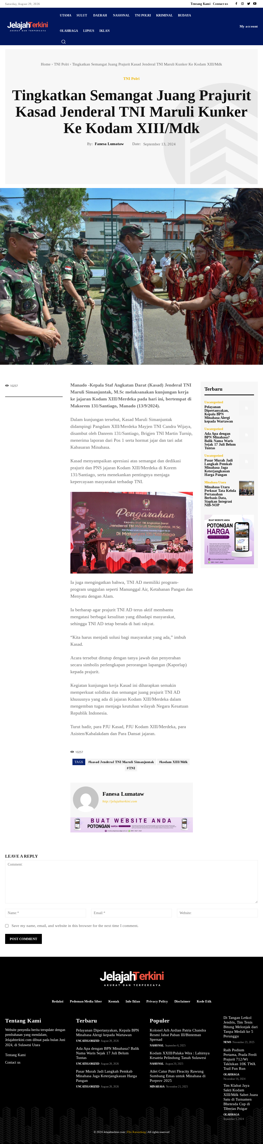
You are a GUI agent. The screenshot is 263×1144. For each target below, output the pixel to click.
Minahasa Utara (215, 482)
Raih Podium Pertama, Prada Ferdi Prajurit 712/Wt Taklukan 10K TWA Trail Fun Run (240, 1059)
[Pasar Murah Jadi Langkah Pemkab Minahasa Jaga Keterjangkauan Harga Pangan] (246, 461)
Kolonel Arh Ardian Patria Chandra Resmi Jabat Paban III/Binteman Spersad (178, 1035)
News (227, 1042)
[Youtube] (255, 4)
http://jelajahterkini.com (119, 801)
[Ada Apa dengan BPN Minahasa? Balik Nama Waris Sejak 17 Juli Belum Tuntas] (246, 434)
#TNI (131, 768)
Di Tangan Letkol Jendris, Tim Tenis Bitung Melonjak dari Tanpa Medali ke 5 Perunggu (240, 1027)
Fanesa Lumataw (109, 144)
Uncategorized (213, 402)
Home (46, 64)
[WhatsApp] (149, 164)
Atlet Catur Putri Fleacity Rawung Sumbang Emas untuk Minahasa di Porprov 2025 (177, 1076)
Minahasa (157, 1086)
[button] (63, 41)
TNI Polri (61, 64)
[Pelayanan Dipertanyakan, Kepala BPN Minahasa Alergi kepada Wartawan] (246, 408)
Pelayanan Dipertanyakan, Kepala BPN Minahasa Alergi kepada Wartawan (218, 414)
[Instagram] (242, 4)
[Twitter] (249, 4)
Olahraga (231, 1074)
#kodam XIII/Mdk (173, 762)
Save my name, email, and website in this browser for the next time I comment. (75, 926)
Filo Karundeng (136, 1131)
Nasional (157, 1045)
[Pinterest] (137, 164)
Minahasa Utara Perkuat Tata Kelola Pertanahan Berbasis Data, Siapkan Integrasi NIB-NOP (220, 496)
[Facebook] (236, 4)
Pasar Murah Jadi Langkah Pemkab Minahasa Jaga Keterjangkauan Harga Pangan (218, 467)
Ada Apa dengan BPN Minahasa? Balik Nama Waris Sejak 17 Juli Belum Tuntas (220, 441)
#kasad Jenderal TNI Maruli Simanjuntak (121, 762)
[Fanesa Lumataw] (86, 799)
